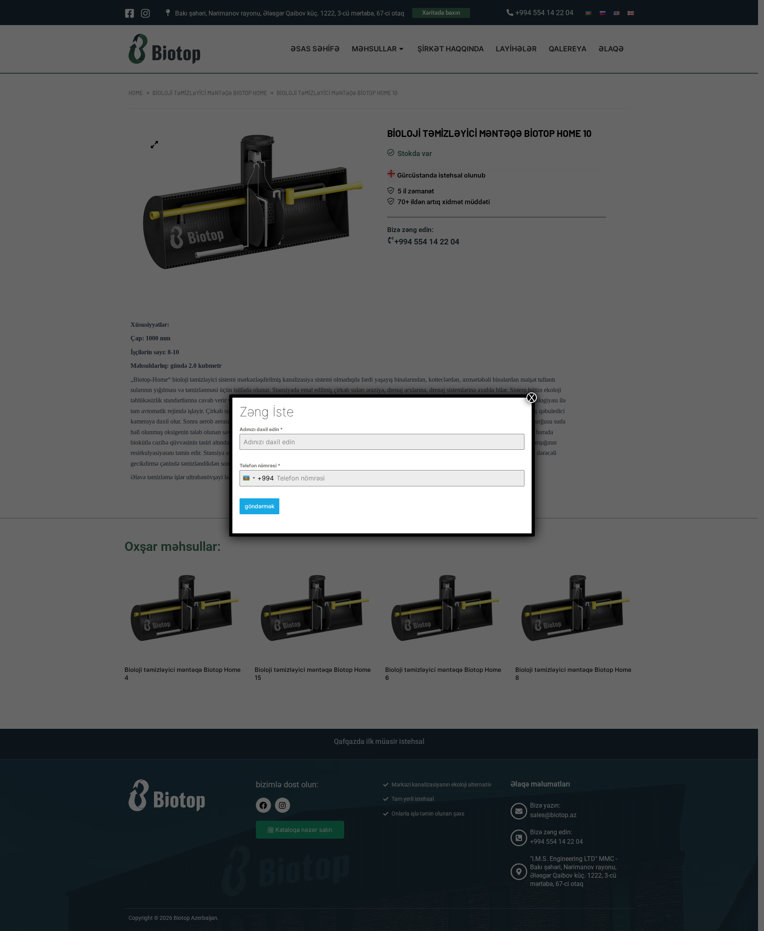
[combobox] (257, 478)
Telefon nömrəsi (260, 465)
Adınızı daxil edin (261, 429)
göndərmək (260, 506)
